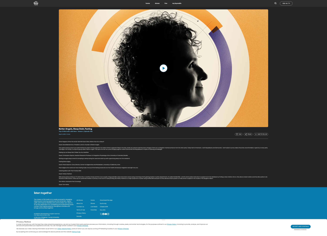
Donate (79, 216)
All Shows (80, 200)
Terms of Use (81, 210)
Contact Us (80, 206)
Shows (93, 203)
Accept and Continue (301, 226)
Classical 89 (104, 206)
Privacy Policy (81, 213)
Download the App (106, 200)
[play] (163, 68)
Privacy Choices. (82, 225)
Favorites (94, 210)
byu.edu (103, 210)
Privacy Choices (123, 229)
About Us (80, 203)
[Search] (275, 3)
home (148, 3)
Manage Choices (300, 229)
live (166, 3)
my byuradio (176, 3)
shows (157, 3)
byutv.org (103, 203)
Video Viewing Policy (64, 229)
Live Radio (94, 206)
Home (93, 200)
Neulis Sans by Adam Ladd (43, 215)
